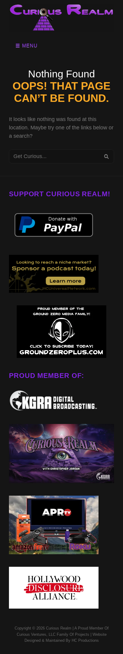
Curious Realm (58, 628)
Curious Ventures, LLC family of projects (53, 634)
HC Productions (85, 640)
